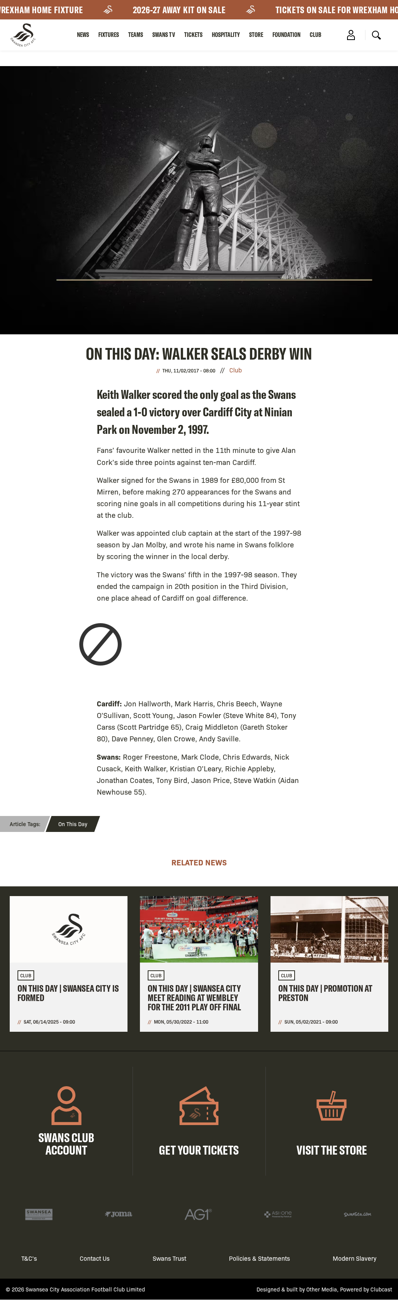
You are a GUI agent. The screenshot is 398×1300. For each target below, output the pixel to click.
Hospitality (226, 34)
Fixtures (108, 34)
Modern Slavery (355, 1258)
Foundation (286, 34)
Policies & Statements (259, 1258)
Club (315, 34)
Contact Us (95, 1258)
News (83, 34)
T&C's (29, 1258)
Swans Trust (169, 1258)
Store (256, 34)
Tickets (193, 34)
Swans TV (163, 34)
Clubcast (381, 1289)
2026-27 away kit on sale (168, 10)
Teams (135, 34)
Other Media (321, 1289)
